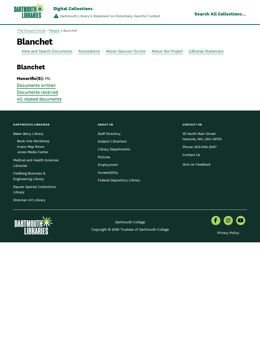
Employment (108, 164)
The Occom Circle (31, 30)
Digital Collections (73, 8)
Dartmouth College (130, 222)
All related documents (39, 99)
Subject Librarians (112, 141)
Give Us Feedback (196, 164)
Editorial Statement (206, 51)
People (54, 30)
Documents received (37, 92)
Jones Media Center (32, 152)
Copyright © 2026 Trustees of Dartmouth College (130, 229)
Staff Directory (109, 133)
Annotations (89, 51)
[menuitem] (215, 221)
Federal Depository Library (119, 180)
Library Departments (114, 149)
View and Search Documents (47, 51)
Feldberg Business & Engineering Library (29, 176)
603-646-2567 (205, 147)
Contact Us (191, 154)
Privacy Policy (228, 232)
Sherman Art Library (29, 200)
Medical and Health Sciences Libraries (36, 163)
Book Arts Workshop (33, 141)
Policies (104, 157)
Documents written (36, 85)
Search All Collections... (220, 14)
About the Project (167, 51)
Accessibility (108, 172)
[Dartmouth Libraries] (29, 12)
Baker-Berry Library (28, 133)
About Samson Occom (126, 51)
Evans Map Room (30, 146)
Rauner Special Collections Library (34, 189)
